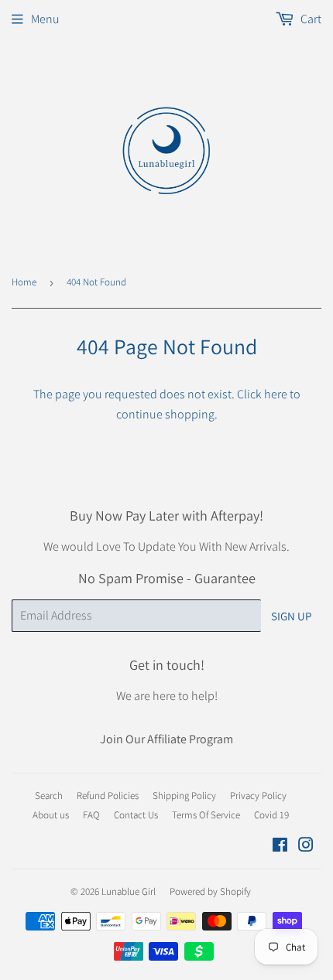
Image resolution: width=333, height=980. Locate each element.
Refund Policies (108, 795)
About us (51, 814)
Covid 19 (271, 814)
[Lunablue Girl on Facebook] (280, 846)
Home (24, 282)
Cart (309, 19)
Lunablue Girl (128, 891)
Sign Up (291, 616)
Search (49, 795)
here (275, 394)
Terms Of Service (206, 814)
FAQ (91, 814)
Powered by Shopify (210, 891)
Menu (45, 19)
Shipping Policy (184, 795)
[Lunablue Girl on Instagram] (306, 846)
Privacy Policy (258, 795)
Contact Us (136, 814)
